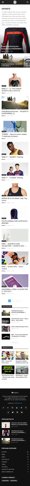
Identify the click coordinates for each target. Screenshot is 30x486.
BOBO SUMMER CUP (20, 359)
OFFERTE (3, 44)
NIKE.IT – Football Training (12, 178)
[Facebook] (3, 407)
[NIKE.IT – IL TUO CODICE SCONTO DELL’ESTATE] (15, 80)
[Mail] (21, 407)
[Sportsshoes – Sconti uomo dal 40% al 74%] (22, 370)
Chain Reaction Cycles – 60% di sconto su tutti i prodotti (8, 377)
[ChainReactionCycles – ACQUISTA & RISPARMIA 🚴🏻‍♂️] (15, 40)
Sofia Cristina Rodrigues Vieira (19, 326)
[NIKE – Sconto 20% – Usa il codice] (15, 258)
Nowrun (3, 51)
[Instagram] (12, 407)
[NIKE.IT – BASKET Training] (15, 148)
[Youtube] (21, 412)
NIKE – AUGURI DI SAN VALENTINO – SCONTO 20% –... (14, 245)
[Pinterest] (26, 407)
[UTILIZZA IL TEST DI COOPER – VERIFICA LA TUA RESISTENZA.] (6, 425)
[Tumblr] (8, 412)
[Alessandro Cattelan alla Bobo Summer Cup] (22, 355)
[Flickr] (8, 407)
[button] (27, 2)
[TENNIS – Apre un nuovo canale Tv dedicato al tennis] (15, 125)
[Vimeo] (17, 412)
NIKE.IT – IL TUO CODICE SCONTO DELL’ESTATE (11, 90)
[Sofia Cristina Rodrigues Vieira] (6, 329)
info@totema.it (18, 403)
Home (3, 6)
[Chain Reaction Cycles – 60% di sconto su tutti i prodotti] (8, 370)
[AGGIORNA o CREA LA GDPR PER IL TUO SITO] (15, 280)
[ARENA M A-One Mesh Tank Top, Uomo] (15, 189)
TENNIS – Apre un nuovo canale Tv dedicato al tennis (14, 135)
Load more (14, 342)
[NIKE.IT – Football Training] (15, 169)
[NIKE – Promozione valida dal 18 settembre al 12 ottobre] (6, 337)
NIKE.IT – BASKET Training (12, 157)
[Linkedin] (16, 407)
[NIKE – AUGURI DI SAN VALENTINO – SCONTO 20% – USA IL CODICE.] (15, 235)
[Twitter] (12, 412)
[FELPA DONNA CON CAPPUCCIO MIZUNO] (15, 212)
